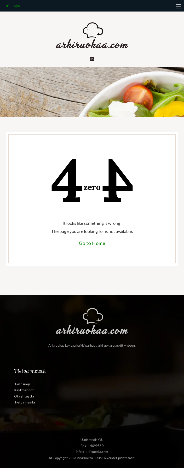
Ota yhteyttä (24, 396)
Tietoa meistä (24, 402)
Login (15, 5)
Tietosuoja (22, 384)
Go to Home (92, 243)
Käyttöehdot (24, 390)
